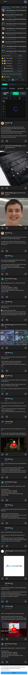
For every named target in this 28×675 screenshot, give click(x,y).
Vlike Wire (7, 255)
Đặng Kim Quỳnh (9, 68)
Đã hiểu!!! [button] (14, 672)
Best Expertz (8, 324)
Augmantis (7, 550)
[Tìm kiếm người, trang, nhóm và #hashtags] (25, 2)
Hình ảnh (21, 88)
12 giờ (6, 257)
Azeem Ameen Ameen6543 (12, 145)
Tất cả (4, 88)
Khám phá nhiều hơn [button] (5, 670)
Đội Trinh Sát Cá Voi (10, 278)
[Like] (14, 141)
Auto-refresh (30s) (16, 80)
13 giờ (6, 280)
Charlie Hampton (9, 192)
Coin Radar (7, 301)
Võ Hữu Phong (9, 60)
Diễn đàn (10, 80)
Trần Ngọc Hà (9, 63)
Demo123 (8, 76)
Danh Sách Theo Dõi (23, 93)
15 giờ (6, 608)
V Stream (7, 421)
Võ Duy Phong (9, 65)
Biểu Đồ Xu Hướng (16, 93)
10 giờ (6, 124)
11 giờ (6, 148)
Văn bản (13, 88)
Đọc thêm (3, 248)
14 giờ (6, 423)
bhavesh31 (7, 122)
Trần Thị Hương (9, 58)
